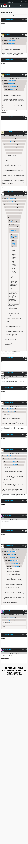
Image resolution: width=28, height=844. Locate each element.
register (21, 671)
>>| (24, 15)
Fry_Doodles (10, 620)
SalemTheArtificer (11, 40)
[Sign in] (23, 5)
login (11, 671)
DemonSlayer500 (11, 201)
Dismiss (25, 1)
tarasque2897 (11, 43)
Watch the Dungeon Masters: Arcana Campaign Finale (11, 1)
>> (15, 40)
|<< (3, 15)
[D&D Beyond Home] (5, 5)
